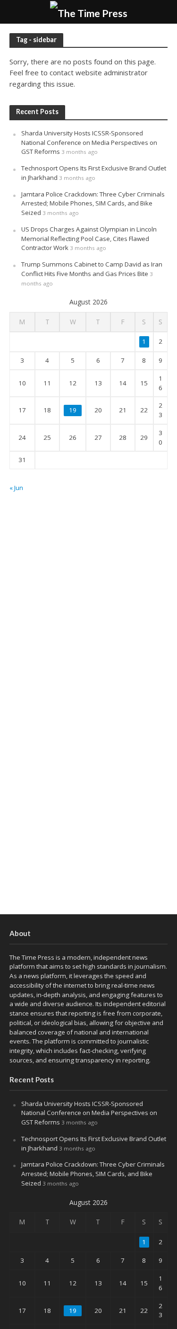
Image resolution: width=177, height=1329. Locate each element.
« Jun (16, 487)
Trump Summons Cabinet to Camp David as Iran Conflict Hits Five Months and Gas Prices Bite (91, 269)
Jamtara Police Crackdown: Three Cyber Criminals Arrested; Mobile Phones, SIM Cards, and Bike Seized (93, 203)
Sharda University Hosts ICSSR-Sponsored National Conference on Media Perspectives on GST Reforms (89, 142)
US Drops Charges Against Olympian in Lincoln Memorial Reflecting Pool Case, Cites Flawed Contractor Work (89, 238)
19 (72, 410)
